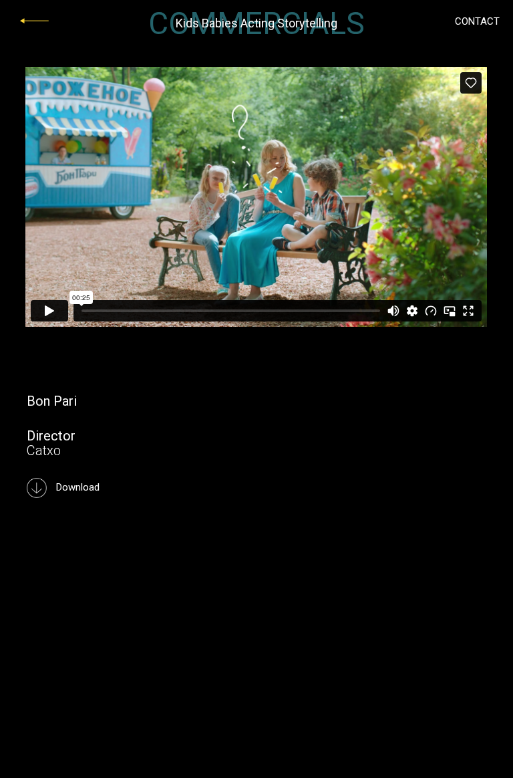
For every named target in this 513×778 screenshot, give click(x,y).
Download (76, 487)
